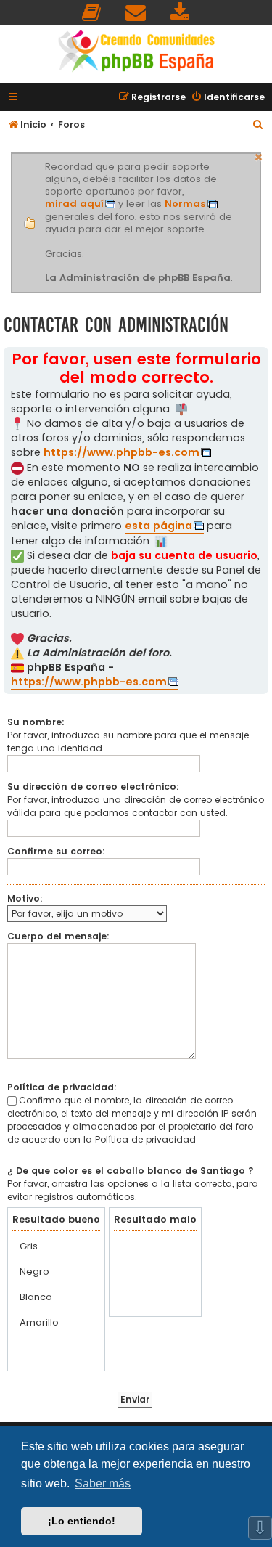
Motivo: (25, 898)
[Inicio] (136, 52)
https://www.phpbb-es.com (121, 452)
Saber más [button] (103, 1483)
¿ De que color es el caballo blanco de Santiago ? (130, 1170)
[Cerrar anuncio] (258, 155)
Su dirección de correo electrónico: (93, 786)
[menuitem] (92, 12)
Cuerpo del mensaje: (58, 936)
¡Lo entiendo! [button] (81, 1521)
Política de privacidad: (62, 1087)
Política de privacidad (145, 1139)
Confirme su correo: (56, 851)
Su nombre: (36, 722)
